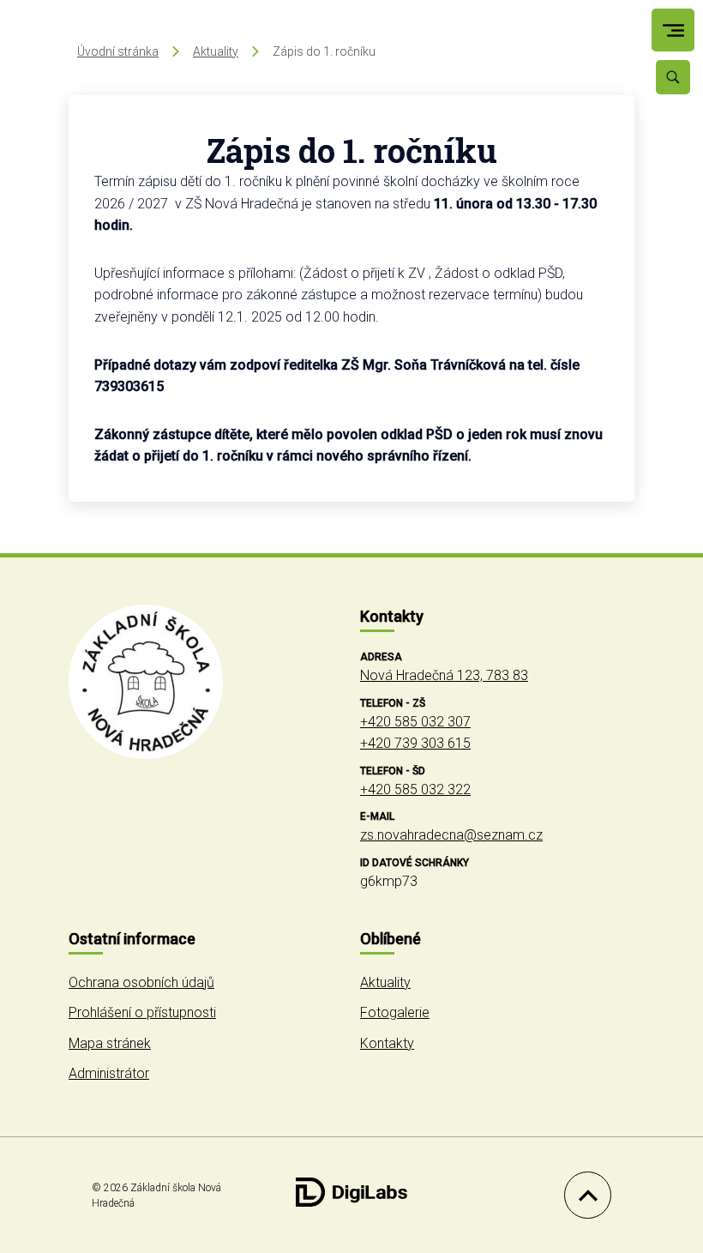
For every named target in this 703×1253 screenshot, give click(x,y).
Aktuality (215, 51)
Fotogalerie (395, 1012)
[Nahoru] (583, 1195)
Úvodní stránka (118, 51)
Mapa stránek (110, 1043)
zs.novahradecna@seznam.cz (451, 835)
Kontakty (387, 1043)
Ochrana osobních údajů (141, 982)
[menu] (673, 30)
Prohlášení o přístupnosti (142, 1012)
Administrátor (109, 1073)
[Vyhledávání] (673, 77)
